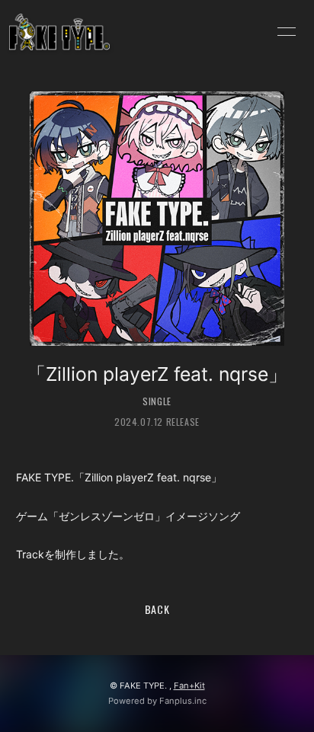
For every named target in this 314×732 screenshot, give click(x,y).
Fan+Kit (189, 685)
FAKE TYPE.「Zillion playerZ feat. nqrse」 (119, 477)
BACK (157, 609)
